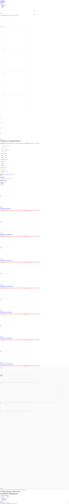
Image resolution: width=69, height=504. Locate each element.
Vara (10, 174)
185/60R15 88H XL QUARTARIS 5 (5, 208)
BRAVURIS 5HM (6, 149)
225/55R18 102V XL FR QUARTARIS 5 (6, 312)
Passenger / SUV (7, 15)
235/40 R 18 (5, 153)
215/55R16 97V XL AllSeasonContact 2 (6, 260)
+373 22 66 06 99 (2, 1)
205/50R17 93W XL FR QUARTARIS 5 (6, 234)
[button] (1, 207)
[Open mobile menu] (34, 12)
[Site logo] (1, 3)
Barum (13, 174)
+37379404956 (2, 2)
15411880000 (2, 183)
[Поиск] (34, 9)
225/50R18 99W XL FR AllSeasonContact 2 (6, 286)
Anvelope (3, 15)
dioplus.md (7, 495)
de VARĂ (5, 151)
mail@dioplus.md (2, 0)
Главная (1, 15)
